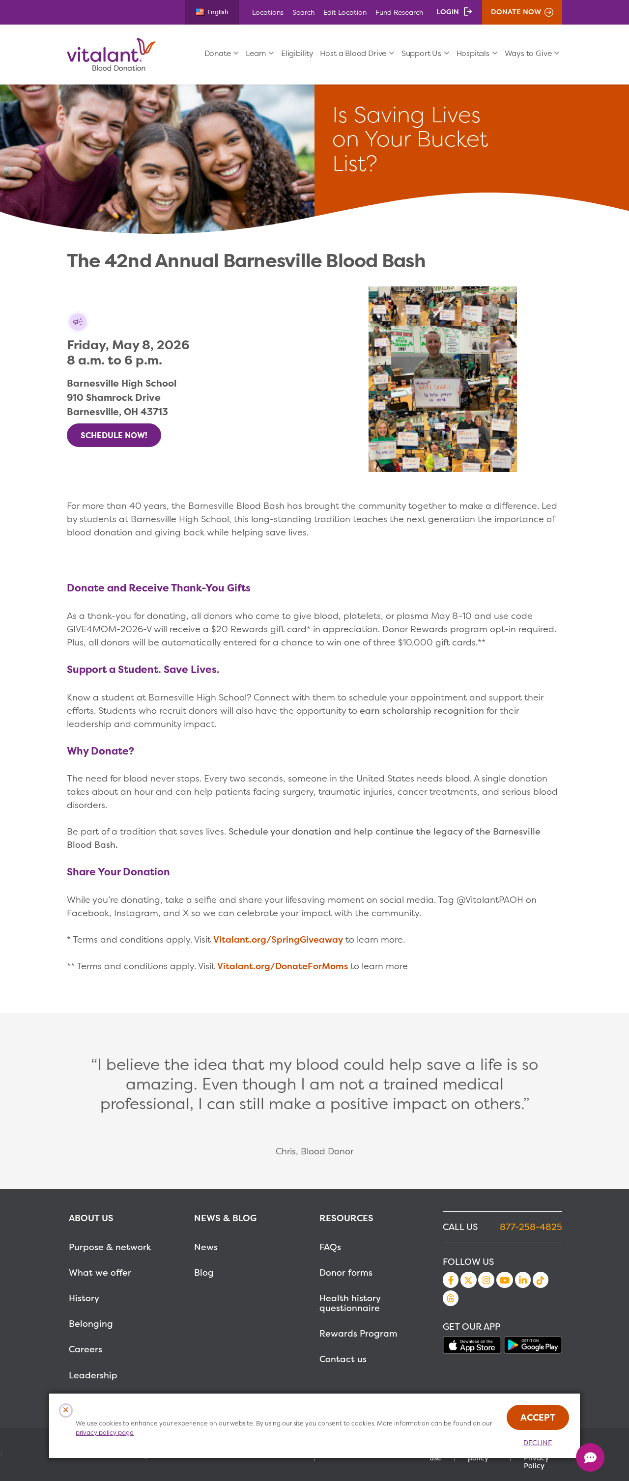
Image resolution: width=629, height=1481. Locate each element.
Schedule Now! (114, 435)
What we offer (100, 1272)
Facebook (450, 1279)
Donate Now (516, 12)
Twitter (468, 1279)
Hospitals (473, 53)
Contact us (343, 1359)
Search (303, 12)
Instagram (486, 1279)
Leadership (93, 1375)
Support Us (421, 53)
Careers (85, 1349)
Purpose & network (110, 1247)
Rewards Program (358, 1333)
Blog (204, 1272)
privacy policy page (105, 1432)
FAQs (330, 1247)
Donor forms (345, 1272)
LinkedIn (523, 1279)
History (84, 1298)
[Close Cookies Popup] (66, 1410)
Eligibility (297, 53)
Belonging (91, 1323)
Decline (537, 1443)
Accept (537, 1417)
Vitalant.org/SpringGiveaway (278, 939)
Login (447, 12)
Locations (268, 12)
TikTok (540, 1279)
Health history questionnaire (349, 1303)
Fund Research (399, 12)
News (206, 1247)
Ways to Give (528, 53)
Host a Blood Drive (353, 53)
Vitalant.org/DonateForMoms (282, 966)
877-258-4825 (531, 1227)
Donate (217, 53)
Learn (256, 53)
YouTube (504, 1279)
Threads (450, 1298)
